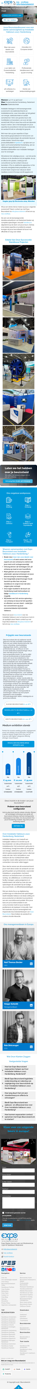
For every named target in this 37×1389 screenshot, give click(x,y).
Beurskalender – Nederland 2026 (25, 1328)
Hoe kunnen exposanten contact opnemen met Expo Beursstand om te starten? (20, 1117)
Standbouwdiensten (26, 1289)
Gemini (28, 1369)
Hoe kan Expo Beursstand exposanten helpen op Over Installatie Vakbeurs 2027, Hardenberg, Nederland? (17, 1070)
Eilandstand (23, 1318)
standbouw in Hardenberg (18, 593)
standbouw (27, 222)
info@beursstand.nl (25, 4)
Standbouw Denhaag (8, 1332)
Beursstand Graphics (26, 1294)
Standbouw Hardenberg (8, 1330)
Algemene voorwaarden (8, 1305)
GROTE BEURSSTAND (19, 719)
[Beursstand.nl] (8, 3)
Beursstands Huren (26, 1277)
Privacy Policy (11, 1220)
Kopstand (23, 1316)
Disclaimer (4, 1301)
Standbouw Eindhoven (8, 1323)
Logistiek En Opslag (26, 1296)
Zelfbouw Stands (25, 1306)
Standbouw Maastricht (8, 1338)
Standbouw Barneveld (8, 1334)
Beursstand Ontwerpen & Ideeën (27, 1280)
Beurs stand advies (26, 1302)
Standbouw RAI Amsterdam (24, 1346)
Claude (18, 1369)
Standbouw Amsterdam (8, 1317)
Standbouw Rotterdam (8, 1321)
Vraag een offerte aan (12, 15)
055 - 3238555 (22, 2)
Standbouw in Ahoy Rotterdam (26, 1350)
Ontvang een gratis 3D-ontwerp (17, 481)
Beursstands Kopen (26, 1304)
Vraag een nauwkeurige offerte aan (18, 744)
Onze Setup (5, 1281)
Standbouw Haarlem (7, 1348)
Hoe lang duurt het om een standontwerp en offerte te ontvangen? (16, 1095)
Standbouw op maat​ (26, 1292)
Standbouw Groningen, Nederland (8, 1327)
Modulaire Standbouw (27, 1287)
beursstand (18, 615)
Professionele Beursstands (24, 1284)
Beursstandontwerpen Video (8, 1284)
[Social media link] (2, 1269)
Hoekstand (23, 1314)
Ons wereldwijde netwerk (9, 1279)
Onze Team (4, 1293)
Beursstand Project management (26, 1299)
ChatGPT (7, 1369)
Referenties (4, 1291)
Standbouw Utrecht (7, 1325)
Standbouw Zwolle (7, 1346)
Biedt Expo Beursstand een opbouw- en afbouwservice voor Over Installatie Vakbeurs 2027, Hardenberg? (19, 1106)
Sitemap (4, 1299)
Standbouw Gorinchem (8, 1344)
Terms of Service (25, 1220)
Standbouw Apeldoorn (8, 1319)
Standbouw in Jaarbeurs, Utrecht (27, 1353)
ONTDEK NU (18, 826)
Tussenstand (24, 1320)
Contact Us (4, 1295)
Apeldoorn (19, 143)
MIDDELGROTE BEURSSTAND (18, 711)
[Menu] (2, 3)
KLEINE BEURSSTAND (18, 704)
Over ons (4, 1277)
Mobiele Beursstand (26, 1290)
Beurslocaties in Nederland (25, 1337)
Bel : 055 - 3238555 (10, 20)
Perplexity (8, 1374)
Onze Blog (4, 1297)
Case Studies (5, 1289)
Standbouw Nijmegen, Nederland (8, 1341)
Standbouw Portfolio (7, 1287)
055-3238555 (5, 214)
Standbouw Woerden (8, 1336)
